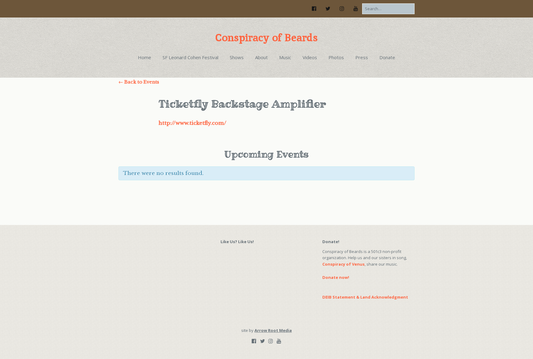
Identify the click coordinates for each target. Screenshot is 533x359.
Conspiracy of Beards (266, 37)
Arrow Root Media (273, 330)
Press (361, 57)
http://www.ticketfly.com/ (192, 123)
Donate (387, 57)
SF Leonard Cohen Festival (190, 57)
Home (144, 57)
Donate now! (335, 277)
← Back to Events (138, 82)
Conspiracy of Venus (343, 264)
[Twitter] (327, 8)
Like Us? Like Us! (237, 241)
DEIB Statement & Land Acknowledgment (365, 297)
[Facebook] (316, 8)
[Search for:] (388, 8)
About (261, 57)
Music (285, 57)
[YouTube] (355, 8)
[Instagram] (341, 8)
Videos (310, 57)
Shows (237, 57)
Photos (336, 57)
